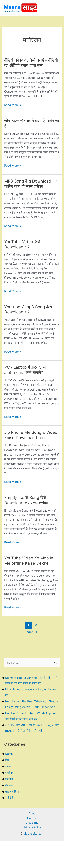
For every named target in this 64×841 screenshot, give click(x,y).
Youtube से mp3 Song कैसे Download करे (28, 309)
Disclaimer (32, 822)
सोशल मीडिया (12, 791)
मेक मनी (9, 779)
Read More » (12, 105)
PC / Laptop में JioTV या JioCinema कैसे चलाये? (25, 370)
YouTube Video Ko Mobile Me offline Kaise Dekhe (28, 561)
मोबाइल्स (9, 785)
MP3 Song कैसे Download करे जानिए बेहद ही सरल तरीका (30, 184)
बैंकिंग (8, 766)
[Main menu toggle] (57, 8)
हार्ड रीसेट (10, 797)
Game (9, 753)
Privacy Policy (32, 827)
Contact (32, 818)
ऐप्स (7, 760)
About (33, 813)
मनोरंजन (9, 772)
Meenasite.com (33, 833)
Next (32, 632)
